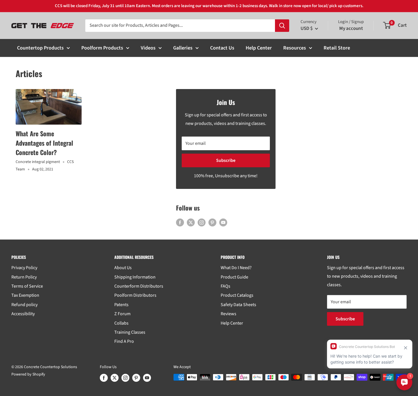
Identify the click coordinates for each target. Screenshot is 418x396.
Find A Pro (124, 341)
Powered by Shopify (28, 374)
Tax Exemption (25, 295)
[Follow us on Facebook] (180, 222)
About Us (123, 268)
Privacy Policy (24, 268)
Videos (148, 47)
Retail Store (337, 47)
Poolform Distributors (135, 295)
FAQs (225, 286)
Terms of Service (27, 286)
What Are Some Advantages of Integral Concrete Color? (44, 143)
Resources (294, 47)
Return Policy (24, 277)
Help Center (259, 47)
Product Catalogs (237, 295)
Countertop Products (40, 47)
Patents (121, 305)
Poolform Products (102, 47)
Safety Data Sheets (238, 305)
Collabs (121, 323)
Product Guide (234, 277)
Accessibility (23, 314)
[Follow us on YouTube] (223, 222)
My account (351, 28)
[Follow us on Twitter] (191, 222)
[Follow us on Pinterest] (212, 222)
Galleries (183, 47)
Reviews (228, 314)
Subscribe (225, 160)
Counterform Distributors (138, 286)
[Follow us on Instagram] (202, 222)
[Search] (282, 25)
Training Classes (129, 332)
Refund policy (24, 305)
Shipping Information (135, 277)
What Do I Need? (236, 268)
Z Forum (122, 314)
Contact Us (222, 47)
